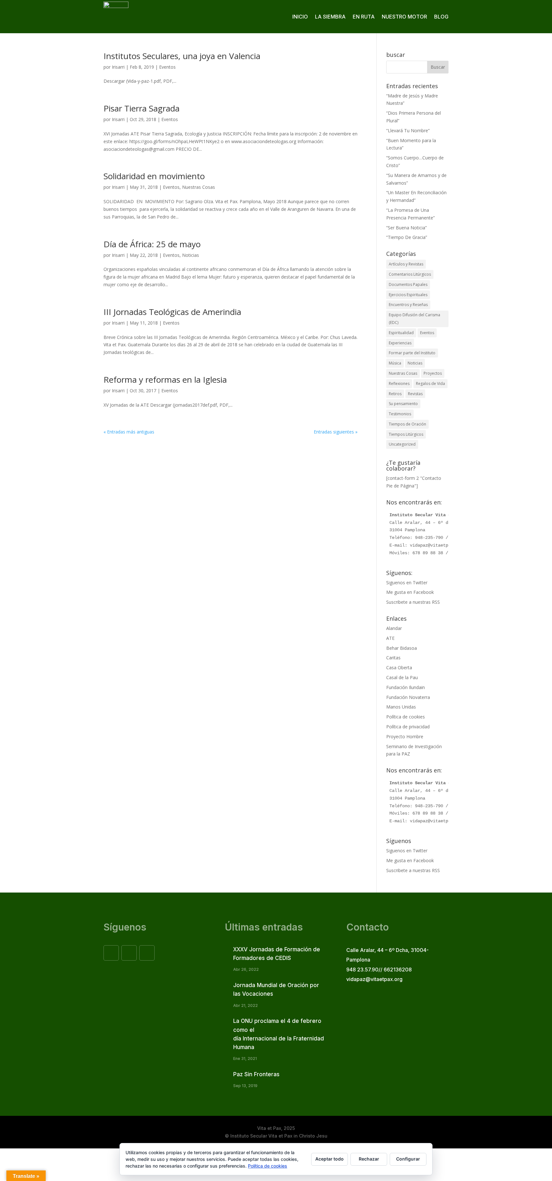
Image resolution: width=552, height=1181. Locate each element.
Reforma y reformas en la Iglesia (165, 379)
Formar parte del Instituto (412, 353)
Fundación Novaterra (408, 697)
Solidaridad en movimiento (154, 176)
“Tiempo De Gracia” (406, 237)
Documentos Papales (408, 284)
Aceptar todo (329, 1159)
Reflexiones (399, 383)
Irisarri (118, 67)
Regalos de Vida (430, 383)
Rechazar (369, 1159)
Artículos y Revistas (406, 264)
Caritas (393, 658)
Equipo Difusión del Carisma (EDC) (414, 318)
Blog (441, 16)
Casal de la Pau (402, 677)
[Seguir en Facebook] (111, 953)
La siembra (330, 16)
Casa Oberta (399, 667)
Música (395, 363)
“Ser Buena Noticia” (406, 228)
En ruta (364, 16)
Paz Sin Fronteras (256, 1074)
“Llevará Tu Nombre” (408, 130)
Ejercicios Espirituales (408, 294)
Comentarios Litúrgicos (410, 274)
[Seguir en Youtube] (147, 953)
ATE (390, 638)
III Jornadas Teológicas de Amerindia (172, 312)
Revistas (415, 393)
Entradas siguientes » (335, 432)
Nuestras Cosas (198, 187)
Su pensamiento (403, 403)
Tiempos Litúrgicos (406, 434)
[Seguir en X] (129, 953)
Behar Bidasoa (401, 648)
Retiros (395, 393)
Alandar (394, 628)
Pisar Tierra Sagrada (141, 108)
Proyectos (433, 373)
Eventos (167, 67)
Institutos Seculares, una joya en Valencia (181, 56)
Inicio (300, 16)
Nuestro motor (404, 16)
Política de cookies (405, 717)
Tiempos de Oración (407, 424)
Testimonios (400, 414)
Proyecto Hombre (404, 736)
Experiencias (400, 343)
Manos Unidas (401, 707)
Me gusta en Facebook (410, 592)
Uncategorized (402, 444)
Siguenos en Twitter (406, 582)
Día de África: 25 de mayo (152, 244)
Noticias (190, 255)
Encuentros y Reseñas (408, 304)
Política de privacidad (408, 727)
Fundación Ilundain (405, 687)
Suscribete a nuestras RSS (413, 602)
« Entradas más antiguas (128, 432)
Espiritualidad (401, 332)
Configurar (408, 1159)
